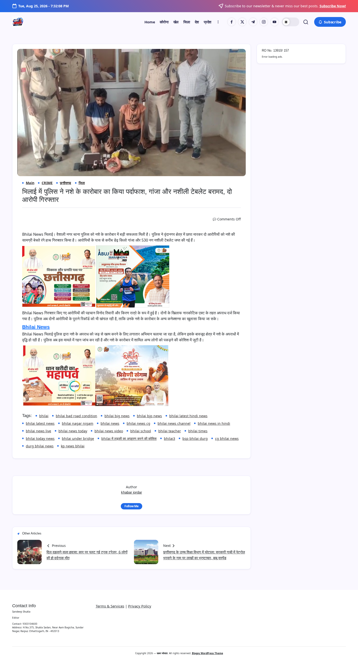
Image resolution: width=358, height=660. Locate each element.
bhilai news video (108, 431)
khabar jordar (131, 492)
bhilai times (197, 431)
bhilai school (140, 431)
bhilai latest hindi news (188, 416)
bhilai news (110, 423)
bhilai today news (40, 438)
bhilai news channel (174, 423)
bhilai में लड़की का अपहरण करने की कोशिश (129, 438)
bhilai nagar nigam (77, 423)
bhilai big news (117, 416)
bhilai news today (72, 431)
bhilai (43, 416)
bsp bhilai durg (195, 438)
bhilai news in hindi (214, 423)
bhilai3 (169, 438)
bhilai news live (38, 431)
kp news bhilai (73, 446)
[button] (290, 22)
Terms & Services (110, 606)
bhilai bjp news (149, 416)
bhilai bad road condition (76, 416)
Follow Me (131, 506)
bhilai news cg (138, 423)
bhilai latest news (40, 423)
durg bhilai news (40, 446)
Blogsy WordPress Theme (207, 653)
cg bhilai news (227, 438)
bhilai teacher (169, 431)
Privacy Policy (139, 606)
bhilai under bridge (78, 438)
